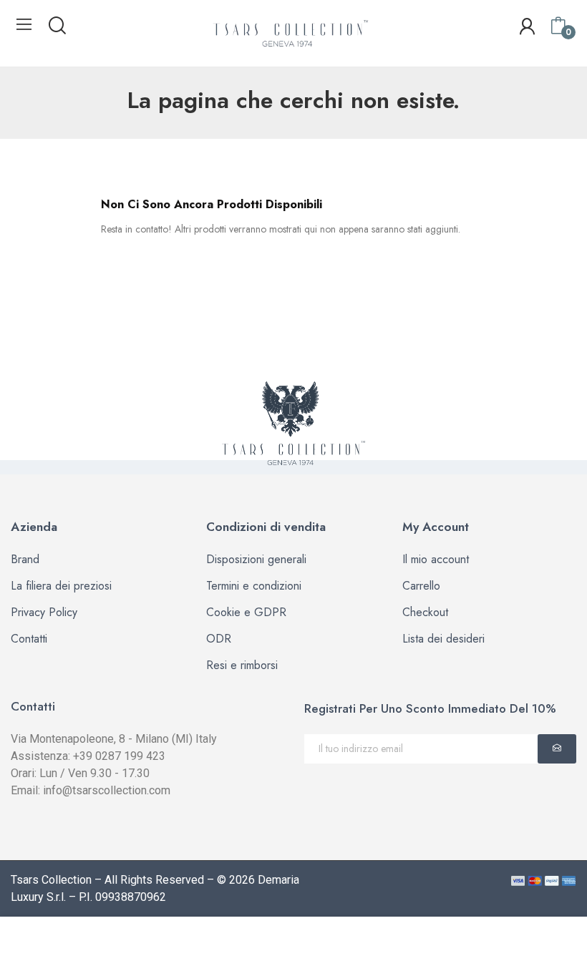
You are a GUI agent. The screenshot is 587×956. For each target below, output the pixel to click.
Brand (25, 559)
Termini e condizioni (253, 585)
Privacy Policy (44, 612)
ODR (218, 638)
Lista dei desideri (443, 638)
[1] (557, 749)
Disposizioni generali (256, 559)
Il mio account (435, 559)
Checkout (425, 612)
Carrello (421, 585)
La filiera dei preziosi (61, 585)
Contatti (29, 638)
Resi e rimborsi (242, 665)
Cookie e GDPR (246, 612)
